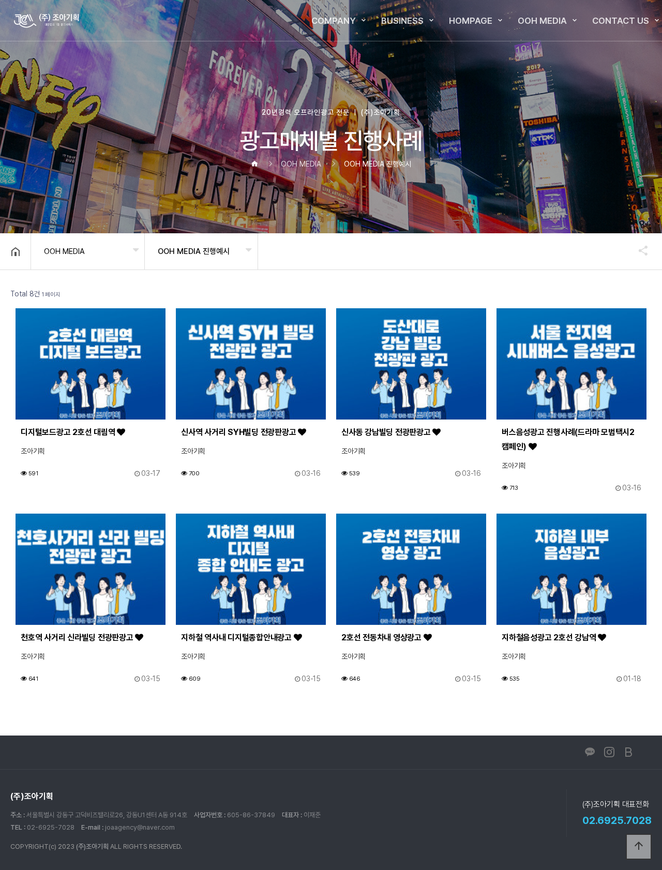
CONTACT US (620, 21)
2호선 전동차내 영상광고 (382, 637)
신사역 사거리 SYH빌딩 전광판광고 (239, 432)
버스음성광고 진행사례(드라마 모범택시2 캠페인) (568, 439)
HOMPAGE (470, 21)
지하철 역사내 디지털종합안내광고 (237, 637)
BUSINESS (402, 21)
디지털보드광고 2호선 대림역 (69, 432)
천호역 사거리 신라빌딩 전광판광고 (78, 637)
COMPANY (333, 21)
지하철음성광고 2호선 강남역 (550, 637)
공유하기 (638, 250)
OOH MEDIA (542, 21)
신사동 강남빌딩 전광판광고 (386, 432)
